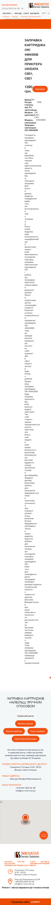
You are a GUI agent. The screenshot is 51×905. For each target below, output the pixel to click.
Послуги (7, 13)
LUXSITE (35, 902)
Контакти (34, 13)
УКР (44, 13)
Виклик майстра (14, 731)
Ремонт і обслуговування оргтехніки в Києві (25, 888)
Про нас (18, 13)
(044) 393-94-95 (11, 9)
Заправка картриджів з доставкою (20, 865)
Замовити (40, 89)
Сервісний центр (25, 716)
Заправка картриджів (39, 864)
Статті (26, 13)
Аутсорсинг (9, 864)
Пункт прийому (37, 731)
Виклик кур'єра (25, 723)
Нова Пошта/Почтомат (25, 739)
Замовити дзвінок (9, 5)
